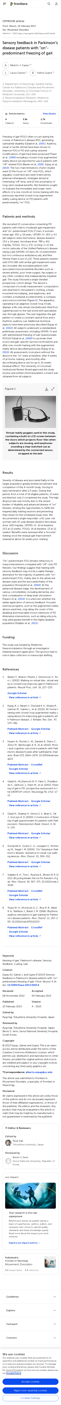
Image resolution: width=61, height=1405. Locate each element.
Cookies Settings (30, 1398)
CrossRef (36, 764)
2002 (41, 164)
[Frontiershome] (19, 4)
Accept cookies (30, 1381)
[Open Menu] (4, 4)
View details (49, 113)
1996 (12, 157)
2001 (42, 143)
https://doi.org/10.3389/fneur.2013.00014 (36, 33)
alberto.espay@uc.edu (39, 1072)
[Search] (49, 4)
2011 (34, 623)
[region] (30, 1377)
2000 (29, 338)
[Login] (56, 4)
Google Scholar (17, 693)
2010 (5, 167)
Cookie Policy (14, 1373)
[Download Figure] (46, 389)
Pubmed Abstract (18, 728)
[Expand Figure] (53, 389)
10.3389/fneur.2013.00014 (23, 985)
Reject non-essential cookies (30, 1390)
